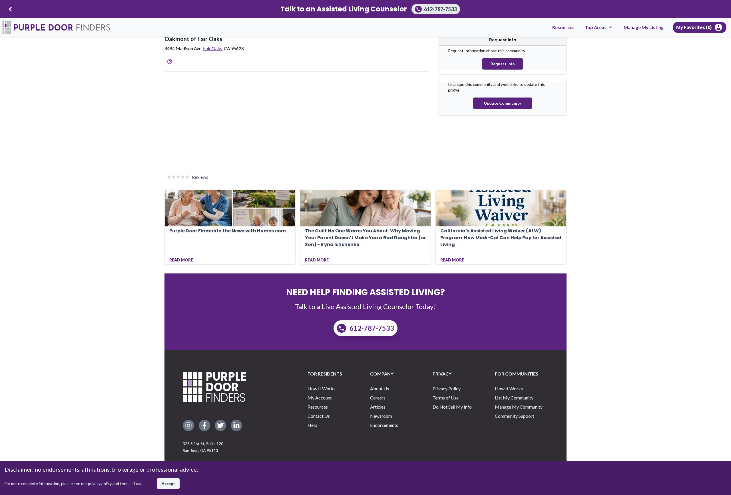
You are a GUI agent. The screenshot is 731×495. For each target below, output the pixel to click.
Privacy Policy (447, 388)
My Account (320, 397)
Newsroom (381, 416)
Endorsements (384, 425)
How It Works (322, 388)
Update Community (502, 103)
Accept (168, 483)
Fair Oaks (212, 48)
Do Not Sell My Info (452, 406)
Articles (377, 406)
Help (312, 425)
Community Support (514, 416)
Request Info (503, 63)
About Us (379, 388)
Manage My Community (519, 406)
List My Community (514, 397)
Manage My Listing (644, 27)
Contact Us (319, 416)
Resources (563, 27)
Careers (377, 397)
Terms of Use (446, 397)
